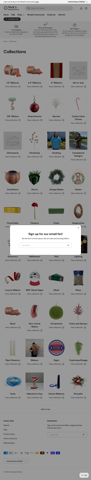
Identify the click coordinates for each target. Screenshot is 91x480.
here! (37, 2)
